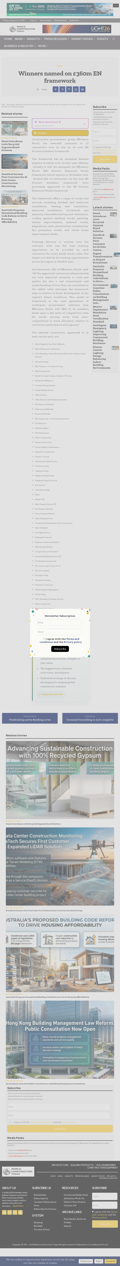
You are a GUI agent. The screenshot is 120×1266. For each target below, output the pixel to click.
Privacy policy (73, 642)
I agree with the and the (61, 640)
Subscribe (60, 648)
